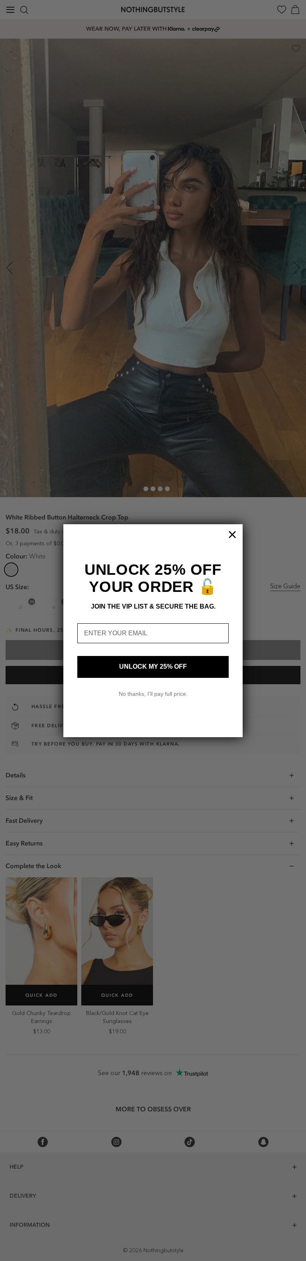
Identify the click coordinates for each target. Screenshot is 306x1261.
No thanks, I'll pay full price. (153, 694)
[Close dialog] (232, 534)
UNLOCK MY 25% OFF (153, 666)
